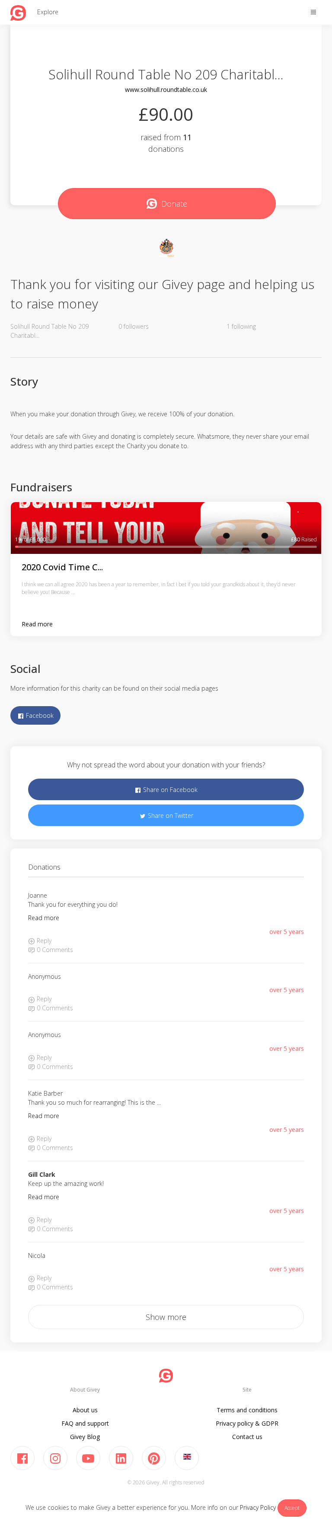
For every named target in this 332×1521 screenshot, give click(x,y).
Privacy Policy (258, 1507)
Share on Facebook (169, 790)
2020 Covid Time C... (62, 567)
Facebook (39, 715)
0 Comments (54, 950)
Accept (292, 1508)
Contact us (247, 1437)
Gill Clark (41, 1174)
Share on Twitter (169, 815)
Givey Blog (85, 1437)
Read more (37, 624)
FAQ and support (85, 1423)
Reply (43, 940)
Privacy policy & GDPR (247, 1423)
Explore (47, 12)
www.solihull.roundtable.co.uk (166, 89)
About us (85, 1410)
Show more (166, 1317)
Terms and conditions (247, 1410)
